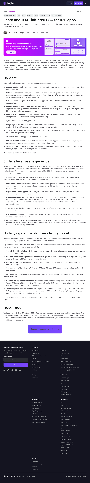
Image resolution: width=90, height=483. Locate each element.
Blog (5, 11)
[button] (81, 11)
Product (12, 11)
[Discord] (4, 370)
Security (68, 476)
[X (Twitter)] (12, 370)
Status (74, 476)
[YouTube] (20, 370)
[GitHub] (8, 370)
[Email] (16, 370)
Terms (79, 476)
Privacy (84, 476)
